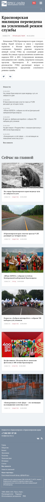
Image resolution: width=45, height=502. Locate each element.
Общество (15, 197)
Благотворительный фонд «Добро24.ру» (15, 475)
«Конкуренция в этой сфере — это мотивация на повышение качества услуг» (20, 137)
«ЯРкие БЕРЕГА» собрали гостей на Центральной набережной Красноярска (21, 111)
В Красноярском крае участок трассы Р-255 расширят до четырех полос (19, 103)
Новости (6, 36)
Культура (15, 366)
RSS (41, 438)
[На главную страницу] (13, 3)
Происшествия (18, 36)
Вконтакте (38, 438)
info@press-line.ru (8, 436)
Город (14, 281)
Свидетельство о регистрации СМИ (13, 479)
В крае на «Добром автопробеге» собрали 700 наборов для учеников (19, 120)
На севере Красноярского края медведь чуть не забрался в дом (20, 94)
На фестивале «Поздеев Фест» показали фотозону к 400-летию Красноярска (22, 128)
